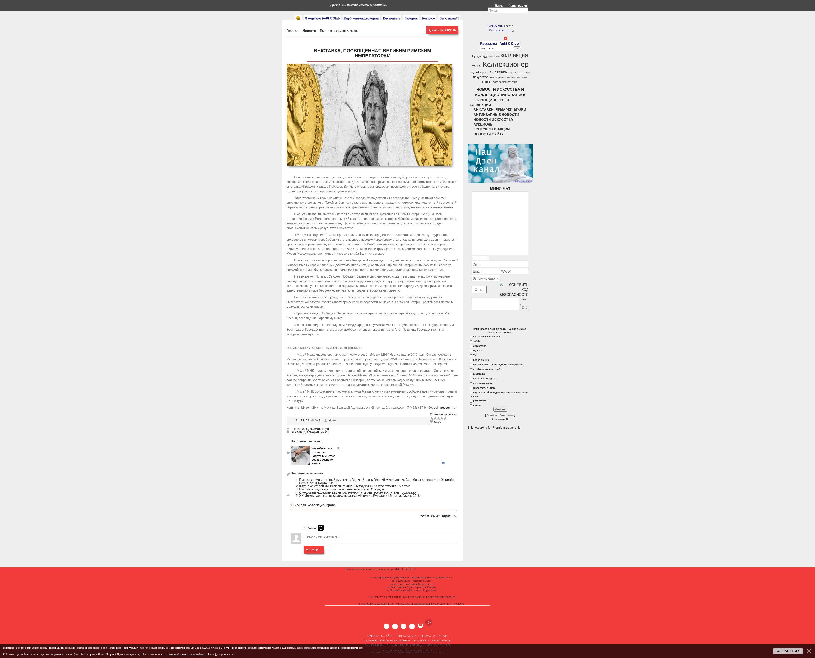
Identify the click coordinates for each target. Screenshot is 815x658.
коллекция (514, 55)
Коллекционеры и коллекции (489, 102)
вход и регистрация (126, 647)
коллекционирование (516, 77)
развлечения (480, 400)
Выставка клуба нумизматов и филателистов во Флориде (341, 489)
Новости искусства (493, 119)
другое (477, 405)
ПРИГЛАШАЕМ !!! (406, 635)
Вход (499, 5)
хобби (476, 341)
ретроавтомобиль (508, 81)
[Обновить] (523, 257)
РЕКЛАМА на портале (433, 635)
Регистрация (518, 5)
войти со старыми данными (242, 647)
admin (331, 420)
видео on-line (481, 360)
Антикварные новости (496, 114)
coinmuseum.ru (444, 407)
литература (479, 346)
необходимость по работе (488, 369)
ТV (474, 355)
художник (488, 56)
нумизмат (313, 428)
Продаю (477, 56)
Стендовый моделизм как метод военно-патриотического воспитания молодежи (357, 492)
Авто (495, 81)
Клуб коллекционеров (361, 18)
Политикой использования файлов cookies (189, 654)
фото (522, 72)
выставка (298, 428)
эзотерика (479, 374)
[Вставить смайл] (527, 257)
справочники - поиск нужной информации (498, 364)
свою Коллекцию (401, 580)
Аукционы (484, 124)
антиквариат (496, 77)
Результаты (492, 415)
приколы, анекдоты (484, 378)
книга (497, 56)
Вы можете (391, 18)
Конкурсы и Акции (492, 129)
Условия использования (432, 640)
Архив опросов (506, 415)
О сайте (386, 635)
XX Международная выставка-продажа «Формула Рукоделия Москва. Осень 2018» (360, 495)
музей (475, 72)
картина (484, 72)
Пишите (373, 635)
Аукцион (428, 18)
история (487, 81)
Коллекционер (505, 64)
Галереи (411, 18)
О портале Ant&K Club (322, 18)
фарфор (513, 72)
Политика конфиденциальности (346, 647)
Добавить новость (442, 30)
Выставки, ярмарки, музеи (338, 30)
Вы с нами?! (449, 18)
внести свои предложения (399, 596)
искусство (480, 76)
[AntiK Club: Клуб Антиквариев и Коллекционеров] (298, 18)
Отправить (313, 550)
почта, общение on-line (486, 336)
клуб (325, 428)
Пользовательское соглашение (387, 640)
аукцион (477, 66)
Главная (293, 30)
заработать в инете (484, 388)
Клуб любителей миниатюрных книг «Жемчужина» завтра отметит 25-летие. (355, 486)
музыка (477, 350)
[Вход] (321, 528)
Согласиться (788, 651)
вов (528, 72)
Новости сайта (489, 134)
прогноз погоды (482, 383)
